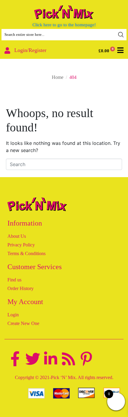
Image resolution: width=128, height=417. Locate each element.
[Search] (121, 34)
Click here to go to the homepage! (64, 24)
